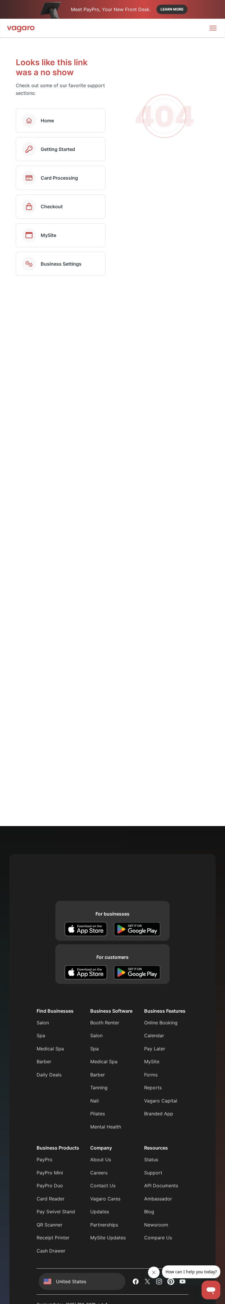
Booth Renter (104, 1023)
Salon (43, 1023)
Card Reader (50, 1199)
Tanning (99, 1087)
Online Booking (161, 1023)
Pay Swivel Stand (56, 1211)
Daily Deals (49, 1075)
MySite (151, 1061)
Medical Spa (50, 1049)
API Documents (161, 1185)
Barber (44, 1061)
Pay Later (154, 1049)
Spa (41, 1035)
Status (151, 1159)
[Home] (21, 28)
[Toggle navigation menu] (213, 28)
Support (153, 1173)
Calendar (154, 1035)
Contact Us (102, 1185)
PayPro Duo (50, 1185)
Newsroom (156, 1225)
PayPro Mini (50, 1173)
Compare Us (158, 1238)
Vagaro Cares (105, 1199)
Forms (151, 1075)
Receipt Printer (53, 1238)
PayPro (44, 1159)
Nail (94, 1101)
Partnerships (104, 1225)
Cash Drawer (51, 1251)
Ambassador (158, 1199)
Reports (153, 1087)
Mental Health (105, 1127)
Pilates (97, 1114)
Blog (149, 1211)
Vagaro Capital (160, 1101)
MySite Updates (108, 1238)
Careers (99, 1173)
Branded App (158, 1114)
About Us (100, 1159)
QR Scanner (49, 1225)
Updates (99, 1211)
